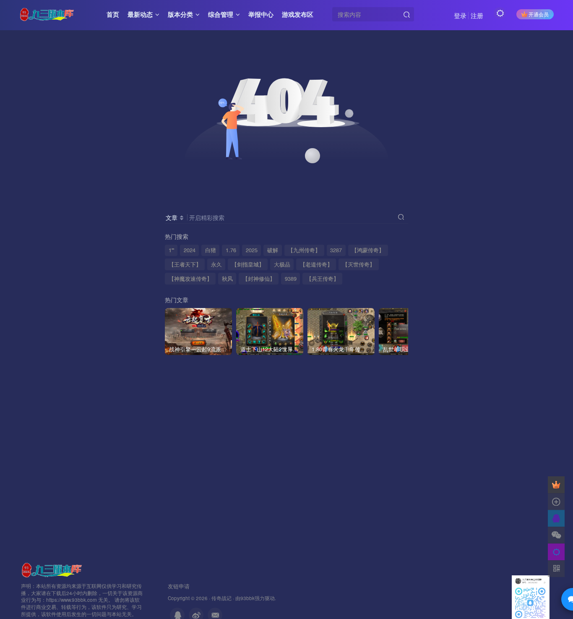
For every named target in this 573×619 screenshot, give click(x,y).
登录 (460, 15)
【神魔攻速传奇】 (190, 278)
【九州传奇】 (304, 250)
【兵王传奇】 (322, 278)
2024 (189, 250)
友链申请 (179, 586)
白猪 (210, 250)
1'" (171, 250)
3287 (336, 250)
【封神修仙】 (258, 278)
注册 (477, 15)
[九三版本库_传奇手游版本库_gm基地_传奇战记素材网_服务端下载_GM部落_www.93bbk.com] (53, 569)
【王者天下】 (185, 264)
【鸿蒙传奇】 (368, 250)
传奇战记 (221, 598)
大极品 (282, 264)
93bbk (247, 598)
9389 (291, 278)
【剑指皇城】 (248, 264)
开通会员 (539, 14)
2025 (252, 250)
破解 (272, 250)
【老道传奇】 (316, 264)
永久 (216, 264)
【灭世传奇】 (358, 264)
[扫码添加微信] (556, 535)
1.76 (231, 250)
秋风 (227, 278)
